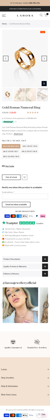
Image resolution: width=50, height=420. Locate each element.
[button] (33, 112)
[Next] (44, 58)
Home (4, 24)
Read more (18, 134)
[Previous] (5, 58)
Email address (8, 192)
